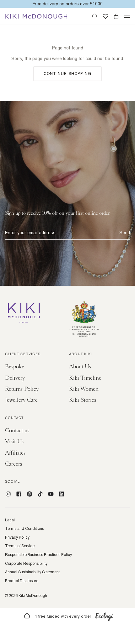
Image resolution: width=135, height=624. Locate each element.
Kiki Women (84, 389)
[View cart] (116, 16)
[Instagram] (8, 494)
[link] (67, 616)
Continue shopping (67, 73)
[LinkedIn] (61, 494)
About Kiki (80, 354)
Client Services (22, 354)
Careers (13, 464)
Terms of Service (20, 545)
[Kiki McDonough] (36, 16)
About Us (80, 366)
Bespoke (14, 366)
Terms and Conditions (24, 528)
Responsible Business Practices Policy (38, 554)
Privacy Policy (17, 537)
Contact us (17, 430)
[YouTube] (51, 494)
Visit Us (14, 441)
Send (124, 232)
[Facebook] (19, 494)
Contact (14, 418)
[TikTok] (40, 494)
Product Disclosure (21, 580)
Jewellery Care (21, 400)
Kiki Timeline (85, 378)
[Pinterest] (29, 494)
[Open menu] (127, 16)
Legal (10, 520)
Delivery (15, 378)
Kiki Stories (82, 400)
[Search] (94, 16)
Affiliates (15, 453)
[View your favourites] (105, 16)
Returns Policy (22, 389)
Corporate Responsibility (26, 563)
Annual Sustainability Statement (32, 572)
